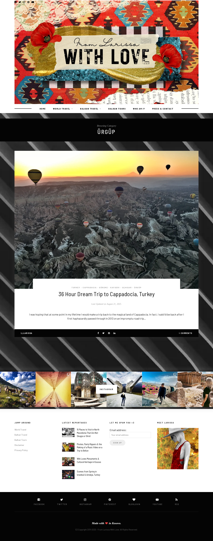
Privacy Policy (21, 450)
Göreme (103, 287)
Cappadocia (90, 287)
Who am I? (139, 108)
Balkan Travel (89, 108)
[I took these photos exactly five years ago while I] (18, 389)
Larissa (27, 333)
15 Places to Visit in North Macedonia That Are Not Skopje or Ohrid (88, 432)
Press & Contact (163, 108)
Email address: (118, 430)
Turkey (75, 287)
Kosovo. (116, 523)
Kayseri (115, 287)
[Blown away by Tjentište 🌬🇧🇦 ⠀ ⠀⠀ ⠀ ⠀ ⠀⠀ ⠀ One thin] (124, 389)
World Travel (61, 108)
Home (43, 108)
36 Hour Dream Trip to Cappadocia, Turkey (106, 293)
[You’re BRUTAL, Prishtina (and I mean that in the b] (88, 389)
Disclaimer (19, 445)
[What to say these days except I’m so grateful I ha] (53, 389)
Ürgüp (138, 287)
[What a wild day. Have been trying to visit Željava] (160, 389)
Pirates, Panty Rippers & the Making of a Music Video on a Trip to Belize (89, 447)
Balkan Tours (117, 108)
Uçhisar (127, 287)
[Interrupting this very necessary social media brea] (195, 389)
